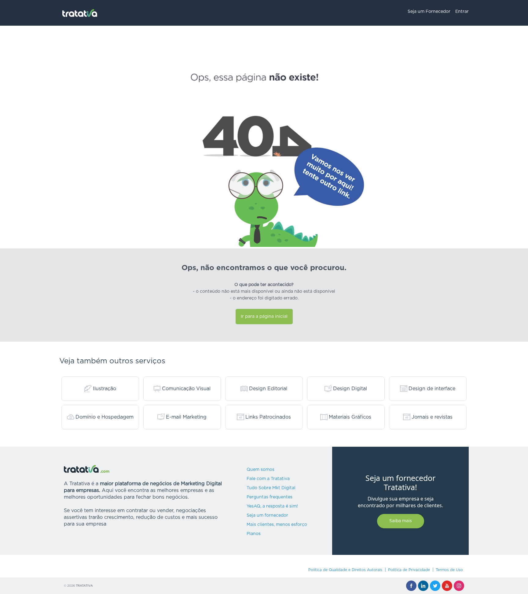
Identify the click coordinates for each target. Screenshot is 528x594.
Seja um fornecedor (267, 515)
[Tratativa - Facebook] (411, 586)
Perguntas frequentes (269, 497)
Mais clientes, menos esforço (277, 524)
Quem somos (260, 470)
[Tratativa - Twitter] (435, 586)
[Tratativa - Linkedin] (423, 586)
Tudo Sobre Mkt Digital (271, 488)
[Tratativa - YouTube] (447, 586)
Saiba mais (400, 521)
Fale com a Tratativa (268, 479)
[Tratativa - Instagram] (459, 586)
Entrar (462, 11)
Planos (254, 534)
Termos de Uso (449, 570)
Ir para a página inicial (264, 316)
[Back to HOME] (79, 13)
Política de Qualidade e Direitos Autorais (345, 570)
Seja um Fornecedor (429, 11)
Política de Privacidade (409, 570)
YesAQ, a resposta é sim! (272, 506)
